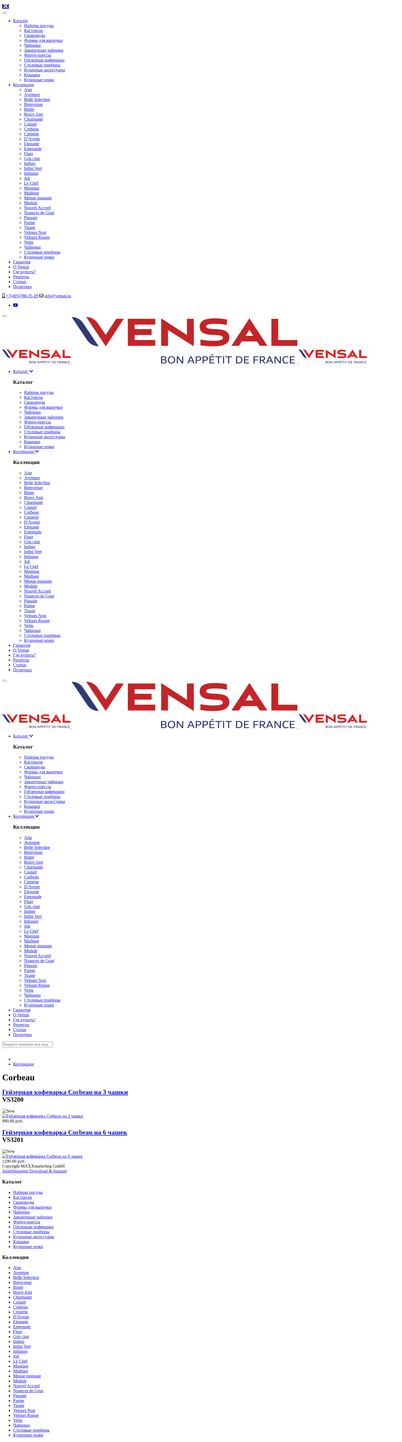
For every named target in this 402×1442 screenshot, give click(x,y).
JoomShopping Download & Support (34, 1171)
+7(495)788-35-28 (22, 296)
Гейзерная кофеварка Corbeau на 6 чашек (64, 1132)
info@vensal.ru (58, 296)
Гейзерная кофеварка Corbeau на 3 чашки (65, 1092)
